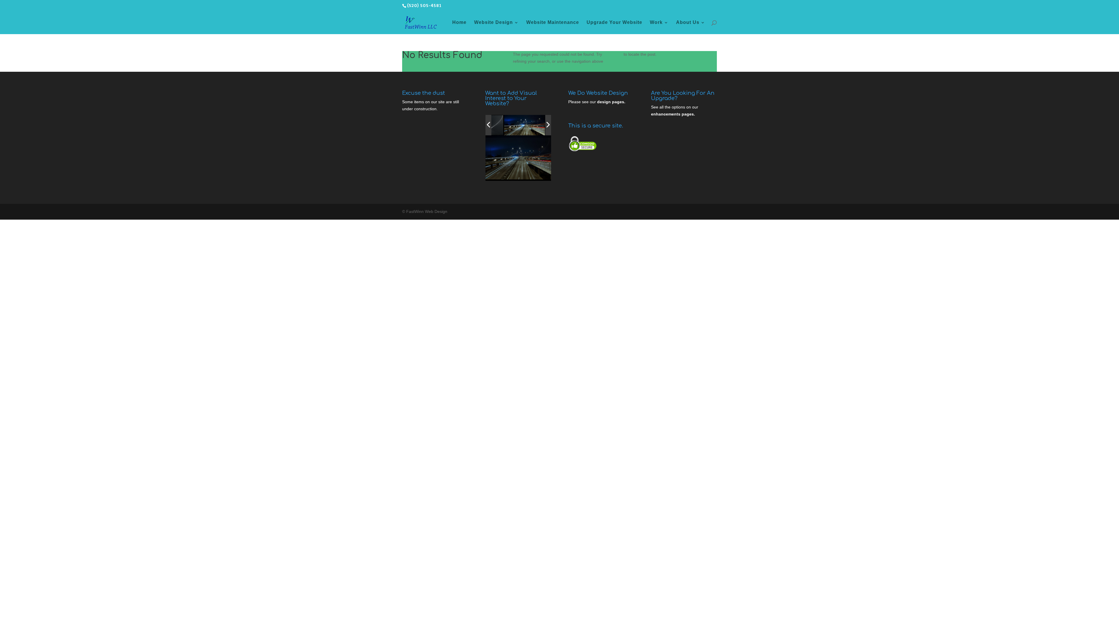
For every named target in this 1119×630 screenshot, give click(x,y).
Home (459, 22)
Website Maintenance (552, 22)
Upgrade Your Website (614, 22)
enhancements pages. (673, 114)
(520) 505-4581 (424, 5)
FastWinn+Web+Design (514, 174)
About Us (687, 22)
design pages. (611, 101)
